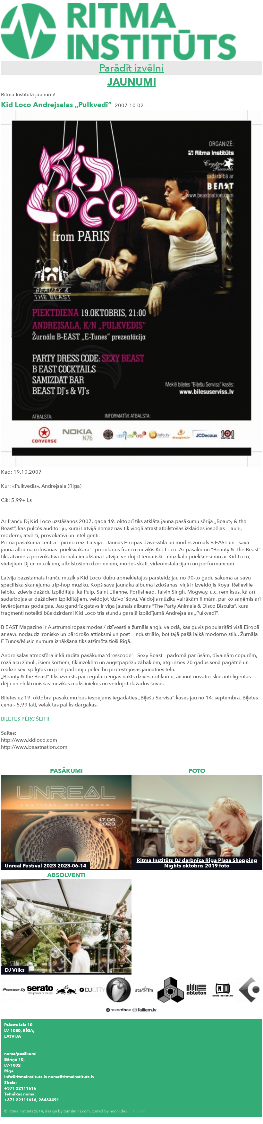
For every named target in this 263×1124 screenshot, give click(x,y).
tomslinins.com (77, 1111)
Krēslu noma (16, 1106)
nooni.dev (118, 1111)
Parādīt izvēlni (131, 68)
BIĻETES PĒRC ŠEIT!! (25, 719)
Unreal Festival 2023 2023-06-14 (45, 865)
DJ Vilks (15, 970)
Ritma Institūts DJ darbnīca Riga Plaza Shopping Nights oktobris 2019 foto (197, 863)
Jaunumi (131, 82)
